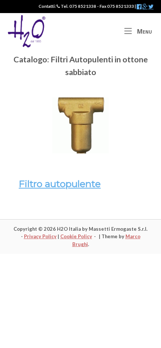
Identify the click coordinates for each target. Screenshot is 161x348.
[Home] (26, 30)
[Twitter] (151, 6)
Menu (144, 31)
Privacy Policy (40, 236)
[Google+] (145, 6)
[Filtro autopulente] (80, 151)
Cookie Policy (76, 236)
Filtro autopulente (60, 183)
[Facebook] (139, 6)
